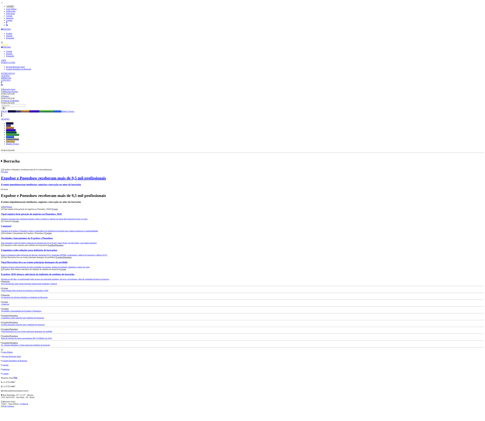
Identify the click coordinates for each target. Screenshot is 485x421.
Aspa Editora (11, 9)
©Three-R (24, 404)
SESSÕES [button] (5, 119)
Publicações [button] (11, 11)
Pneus (18, 111)
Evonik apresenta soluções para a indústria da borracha (23, 323)
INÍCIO (4, 111)
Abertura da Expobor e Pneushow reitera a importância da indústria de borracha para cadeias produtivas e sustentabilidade (49, 226)
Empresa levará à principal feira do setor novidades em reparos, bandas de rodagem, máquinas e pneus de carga (45, 262)
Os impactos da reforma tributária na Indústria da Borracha (24, 296)
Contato (9, 20)
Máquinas (25, 111)
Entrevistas (10, 13)
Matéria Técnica (67, 111)
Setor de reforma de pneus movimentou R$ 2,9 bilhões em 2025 (26, 337)
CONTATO (6, 80)
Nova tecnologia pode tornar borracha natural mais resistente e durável (29, 282)
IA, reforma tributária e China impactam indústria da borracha (25, 344)
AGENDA (5, 76)
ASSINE (10, 7)
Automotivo (34, 111)
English (9, 33)
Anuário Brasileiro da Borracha (18, 69)
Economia (57, 111)
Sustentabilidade (46, 111)
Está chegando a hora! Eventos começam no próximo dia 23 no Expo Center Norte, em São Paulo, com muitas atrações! (49, 238)
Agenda (9, 16)
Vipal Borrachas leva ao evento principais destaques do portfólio (26, 330)
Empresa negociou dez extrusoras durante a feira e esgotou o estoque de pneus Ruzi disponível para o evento (44, 214)
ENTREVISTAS (8, 73)
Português (10, 38)
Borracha (12, 111)
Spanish (9, 36)
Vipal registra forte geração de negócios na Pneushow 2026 (24, 289)
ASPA (3, 60)
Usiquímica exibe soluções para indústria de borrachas (22, 316)
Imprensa (9, 18)
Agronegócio (11, 132)
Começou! (5, 303)
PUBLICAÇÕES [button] (8, 62)
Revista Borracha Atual (15, 67)
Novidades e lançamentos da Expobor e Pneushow (21, 310)
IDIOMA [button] (7, 29)
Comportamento (12, 139)
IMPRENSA (6, 78)
